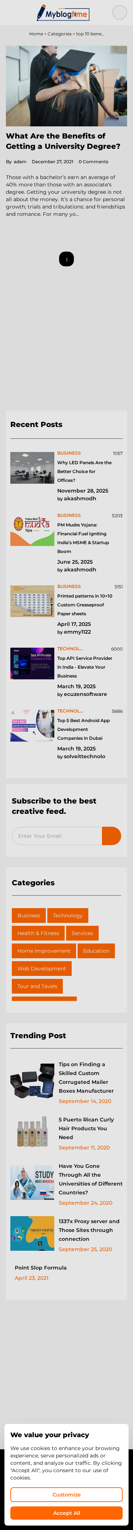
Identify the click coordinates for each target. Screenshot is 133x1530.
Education (96, 951)
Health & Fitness (38, 933)
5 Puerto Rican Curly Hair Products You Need (86, 1128)
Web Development (41, 968)
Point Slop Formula (41, 1267)
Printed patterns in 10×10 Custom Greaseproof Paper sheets (84, 604)
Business (28, 915)
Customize (66, 1494)
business (69, 453)
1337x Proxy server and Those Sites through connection (89, 1230)
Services (82, 933)
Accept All (66, 1513)
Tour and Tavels (37, 986)
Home (36, 33)
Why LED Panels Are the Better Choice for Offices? (84, 471)
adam (16, 161)
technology (72, 648)
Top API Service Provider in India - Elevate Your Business (84, 667)
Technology (68, 915)
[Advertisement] (66, 341)
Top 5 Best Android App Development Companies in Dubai (83, 729)
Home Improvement (44, 951)
